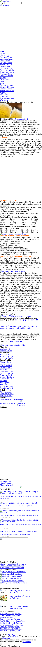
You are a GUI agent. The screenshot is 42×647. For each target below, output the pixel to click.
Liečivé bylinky (6, 66)
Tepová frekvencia (7, 91)
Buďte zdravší (5, 349)
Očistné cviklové (6, 483)
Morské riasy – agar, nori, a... (10, 629)
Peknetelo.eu (11, 634)
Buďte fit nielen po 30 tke (11, 578)
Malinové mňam (6, 481)
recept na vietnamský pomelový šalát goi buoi (18, 327)
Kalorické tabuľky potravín (12, 574)
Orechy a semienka (7, 70)
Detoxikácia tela (6, 366)
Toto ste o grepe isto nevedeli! (26, 320)
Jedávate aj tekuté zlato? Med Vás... (13, 403)
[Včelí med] (21, 405)
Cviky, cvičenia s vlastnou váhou (14, 583)
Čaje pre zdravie (6, 63)
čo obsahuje (12, 326)
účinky (29, 328)
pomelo (26, 326)
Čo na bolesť (5, 79)
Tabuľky (3, 83)
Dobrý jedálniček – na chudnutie (14, 572)
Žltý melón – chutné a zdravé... (11, 619)
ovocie (20, 326)
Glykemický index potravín (12, 576)
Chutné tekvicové (6, 485)
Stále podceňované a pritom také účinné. (20, 597)
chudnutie (3, 326)
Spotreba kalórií (6, 89)
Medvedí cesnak (6, 392)
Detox (2, 81)
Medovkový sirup (6, 617)
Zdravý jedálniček (6, 358)
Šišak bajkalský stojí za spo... (10, 614)
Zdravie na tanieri (6, 59)
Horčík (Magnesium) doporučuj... (12, 621)
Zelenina (3, 78)
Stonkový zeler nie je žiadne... (11, 623)
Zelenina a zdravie (7, 388)
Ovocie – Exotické (7, 377)
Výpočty (3, 93)
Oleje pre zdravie (6, 68)
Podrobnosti (27, 642)
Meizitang (6, 638)
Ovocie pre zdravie (7, 72)
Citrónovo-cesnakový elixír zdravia (13, 564)
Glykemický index (7, 87)
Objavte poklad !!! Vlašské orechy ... (13, 399)
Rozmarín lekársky (7, 394)
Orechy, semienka (6, 373)
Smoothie (3, 381)
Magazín (3, 53)
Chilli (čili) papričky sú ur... (10, 627)
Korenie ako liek (6, 65)
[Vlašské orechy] (21, 402)
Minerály (3, 369)
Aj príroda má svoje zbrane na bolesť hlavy (20, 591)
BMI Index (4, 94)
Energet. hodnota (6, 85)
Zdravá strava (5, 61)
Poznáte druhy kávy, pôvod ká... (12, 616)
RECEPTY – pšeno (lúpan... (10, 630)
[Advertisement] (21, 28)
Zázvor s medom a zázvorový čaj (12, 566)
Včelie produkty (6, 74)
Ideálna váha (4, 96)
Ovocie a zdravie (6, 375)
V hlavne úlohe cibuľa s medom (12, 568)
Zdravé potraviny (6, 76)
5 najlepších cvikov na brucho (13, 581)
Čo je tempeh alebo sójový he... (11, 625)
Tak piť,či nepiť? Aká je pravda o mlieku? (19, 607)
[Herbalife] (21, 487)
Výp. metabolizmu (7, 98)
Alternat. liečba (5, 362)
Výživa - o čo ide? (7, 356)
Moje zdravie (5, 55)
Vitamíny (3, 384)
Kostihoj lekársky (6, 396)
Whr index (4, 100)
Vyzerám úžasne (6, 57)
